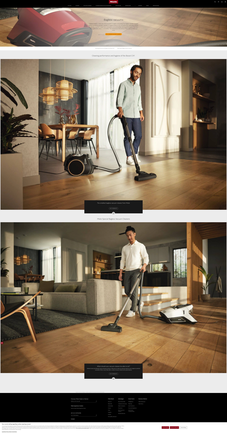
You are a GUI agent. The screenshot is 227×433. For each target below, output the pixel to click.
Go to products (113, 208)
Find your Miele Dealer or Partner (79, 399)
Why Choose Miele (121, 401)
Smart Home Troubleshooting (131, 411)
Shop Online (118, 5)
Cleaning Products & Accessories (103, 5)
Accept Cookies (165, 427)
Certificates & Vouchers (122, 403)
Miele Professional (142, 401)
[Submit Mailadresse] (96, 415)
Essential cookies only (174, 427)
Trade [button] (147, 5)
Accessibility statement (112, 416)
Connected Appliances (132, 408)
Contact (109, 414)
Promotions (128, 5)
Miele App (130, 403)
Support (140, 5)
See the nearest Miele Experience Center (78, 408)
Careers (109, 408)
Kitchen (69, 5)
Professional (156, 5)
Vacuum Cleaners (87, 5)
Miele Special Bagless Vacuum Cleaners (124, 48)
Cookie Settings (183, 427)
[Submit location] (96, 401)
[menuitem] (70, 6)
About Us (109, 401)
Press (109, 410)
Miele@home (130, 401)
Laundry (77, 5)
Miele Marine (141, 403)
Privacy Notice (9, 431)
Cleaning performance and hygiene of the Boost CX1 (105, 48)
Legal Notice (4, 431)
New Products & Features (121, 411)
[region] (113, 427)
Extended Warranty (121, 413)
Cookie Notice (14, 431)
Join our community (76, 413)
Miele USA (110, 403)
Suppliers (109, 412)
